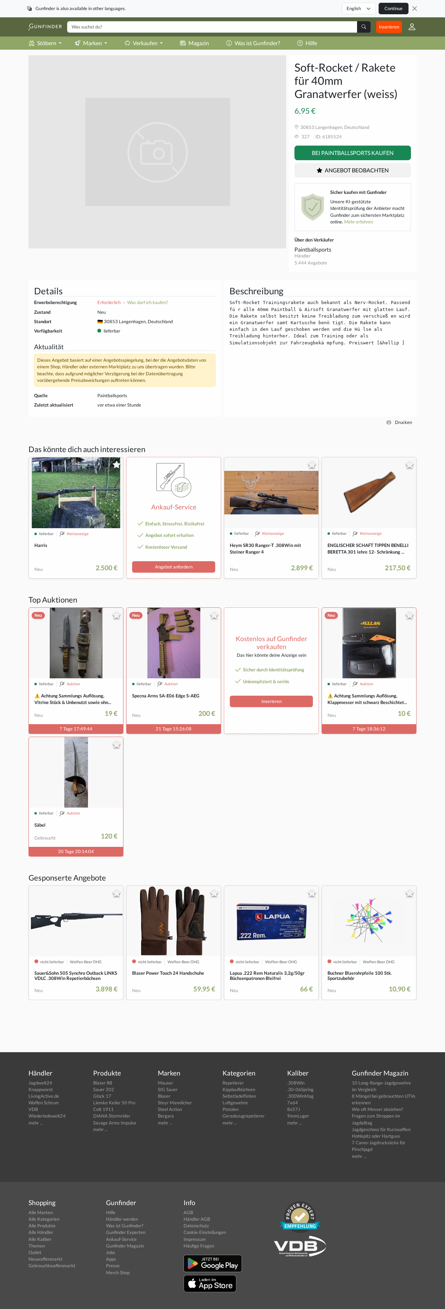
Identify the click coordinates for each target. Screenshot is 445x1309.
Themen (37, 1246)
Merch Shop (118, 1272)
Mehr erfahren (358, 221)
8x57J (293, 1109)
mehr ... (36, 1123)
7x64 (292, 1102)
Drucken (403, 422)
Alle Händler (41, 1232)
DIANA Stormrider (111, 1116)
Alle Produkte (42, 1225)
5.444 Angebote (310, 262)
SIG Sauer (168, 1089)
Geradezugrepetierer (243, 1116)
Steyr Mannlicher (175, 1102)
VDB (33, 1109)
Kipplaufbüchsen (238, 1089)
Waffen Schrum (44, 1102)
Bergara (166, 1116)
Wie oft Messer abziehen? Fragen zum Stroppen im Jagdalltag (377, 1115)
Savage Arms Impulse (114, 1123)
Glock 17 (102, 1096)
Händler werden (122, 1219)
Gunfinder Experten (125, 1232)
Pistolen (230, 1109)
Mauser (165, 1083)
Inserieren (389, 27)
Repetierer (233, 1083)
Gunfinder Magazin (125, 1246)
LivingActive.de (44, 1096)
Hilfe (311, 43)
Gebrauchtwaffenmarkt (52, 1265)
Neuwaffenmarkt (46, 1259)
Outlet (35, 1252)
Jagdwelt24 (40, 1083)
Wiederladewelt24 (47, 1116)
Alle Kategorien (44, 1219)
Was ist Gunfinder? (257, 43)
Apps (111, 1259)
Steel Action (170, 1109)
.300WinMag (300, 1096)
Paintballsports (312, 249)
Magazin (198, 43)
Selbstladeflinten (239, 1096)
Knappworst (41, 1089)
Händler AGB (197, 1219)
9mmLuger (298, 1116)
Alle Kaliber (40, 1239)
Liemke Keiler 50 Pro (114, 1102)
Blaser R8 (102, 1083)
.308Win (296, 1083)
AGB (188, 1212)
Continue (394, 8)
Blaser (164, 1096)
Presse (113, 1265)
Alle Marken (41, 1212)
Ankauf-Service (121, 1239)
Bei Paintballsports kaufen (353, 152)
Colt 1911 (103, 1109)
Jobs (110, 1252)
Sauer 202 (103, 1089)
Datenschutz (196, 1225)
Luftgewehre (235, 1102)
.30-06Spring (300, 1089)
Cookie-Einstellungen (205, 1232)
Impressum (195, 1239)
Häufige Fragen (199, 1246)
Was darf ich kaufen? (147, 302)
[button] (409, 26)
